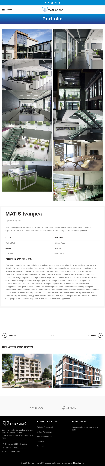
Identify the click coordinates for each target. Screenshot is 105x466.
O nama (40, 441)
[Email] (52, 2)
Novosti (40, 446)
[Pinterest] (56, 2)
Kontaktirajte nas (44, 437)
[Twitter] (48, 2)
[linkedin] (59, 2)
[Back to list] (52, 335)
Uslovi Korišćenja (44, 432)
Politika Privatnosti (45, 427)
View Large (50, 356)
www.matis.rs (59, 254)
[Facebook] (45, 2)
